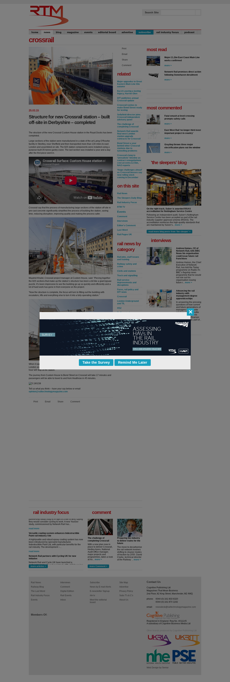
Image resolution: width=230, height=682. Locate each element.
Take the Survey (96, 362)
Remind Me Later (132, 362)
